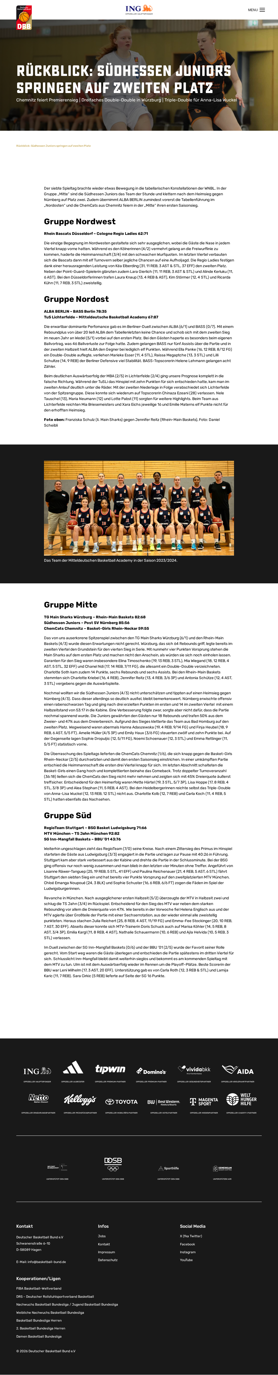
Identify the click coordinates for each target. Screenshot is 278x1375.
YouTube (186, 1260)
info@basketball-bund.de (47, 1262)
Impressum (106, 1252)
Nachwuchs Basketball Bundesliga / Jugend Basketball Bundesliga (67, 1304)
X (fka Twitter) (191, 1236)
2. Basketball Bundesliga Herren (40, 1328)
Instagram (188, 1252)
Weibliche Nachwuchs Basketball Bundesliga (50, 1313)
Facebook (187, 1244)
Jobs (102, 1236)
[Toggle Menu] (256, 10)
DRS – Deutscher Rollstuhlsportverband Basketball (55, 1297)
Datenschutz (108, 1260)
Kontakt (104, 1244)
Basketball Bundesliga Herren (39, 1320)
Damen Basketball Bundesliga (39, 1336)
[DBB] (24, 17)
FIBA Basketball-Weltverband (38, 1289)
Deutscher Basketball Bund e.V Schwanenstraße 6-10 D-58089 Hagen (39, 1243)
